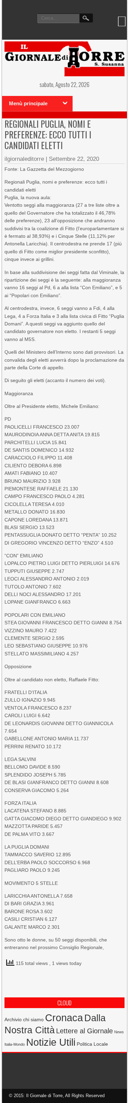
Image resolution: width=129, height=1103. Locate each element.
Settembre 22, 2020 (74, 159)
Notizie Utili (50, 1042)
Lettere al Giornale (84, 1031)
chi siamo (33, 1019)
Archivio (13, 1019)
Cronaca (64, 1017)
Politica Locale (92, 1044)
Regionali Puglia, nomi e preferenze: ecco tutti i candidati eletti (47, 134)
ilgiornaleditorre (24, 159)
